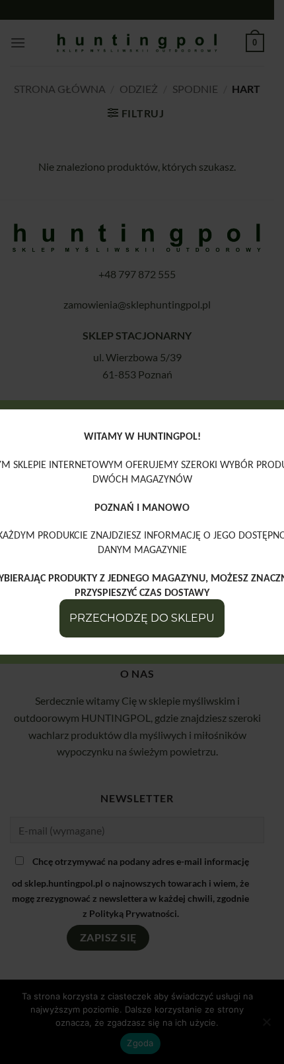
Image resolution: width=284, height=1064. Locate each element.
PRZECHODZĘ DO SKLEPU (142, 618)
